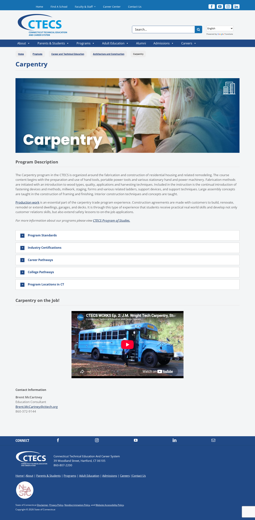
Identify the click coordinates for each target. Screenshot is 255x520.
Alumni (141, 43)
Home (19, 475)
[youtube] (220, 6)
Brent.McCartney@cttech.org (36, 407)
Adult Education (113, 43)
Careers (186, 43)
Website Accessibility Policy (110, 505)
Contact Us (139, 475)
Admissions (161, 43)
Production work (27, 202)
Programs (84, 43)
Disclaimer (42, 505)
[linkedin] (236, 6)
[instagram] (228, 6)
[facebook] (58, 440)
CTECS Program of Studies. (111, 220)
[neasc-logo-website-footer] (24, 482)
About (21, 43)
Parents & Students (51, 43)
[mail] (213, 440)
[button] (127, 235)
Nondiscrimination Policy (77, 505)
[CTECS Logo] (39, 15)
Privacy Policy (56, 505)
